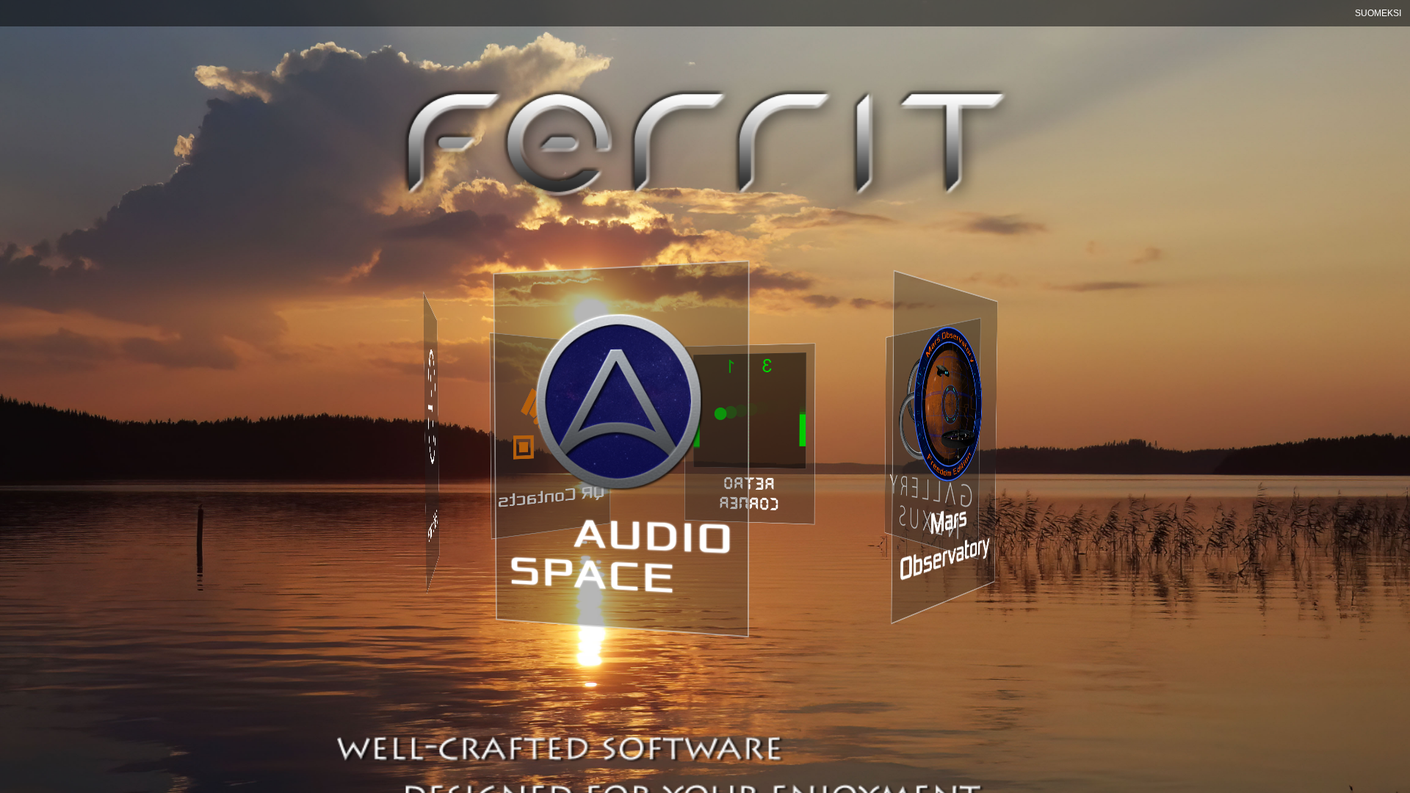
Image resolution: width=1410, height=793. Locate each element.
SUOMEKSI (1378, 13)
